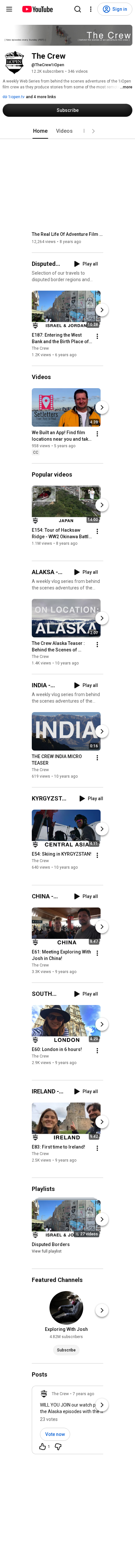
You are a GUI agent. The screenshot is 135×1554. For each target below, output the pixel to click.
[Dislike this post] (58, 1446)
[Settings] (91, 9)
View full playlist (47, 1251)
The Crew (40, 348)
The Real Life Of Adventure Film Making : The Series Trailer (68, 234)
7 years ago (83, 1394)
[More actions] (97, 336)
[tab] (40, 131)
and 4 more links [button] (41, 97)
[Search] (78, 9)
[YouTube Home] (37, 9)
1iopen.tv (16, 97)
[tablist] (67, 131)
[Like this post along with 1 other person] (42, 1446)
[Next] (101, 309)
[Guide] (9, 9)
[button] (93, 131)
